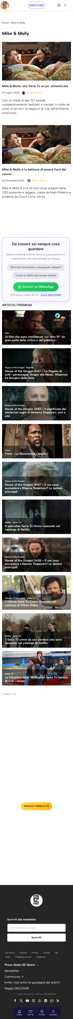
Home (5, 22)
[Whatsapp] (40, 1001)
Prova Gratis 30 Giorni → (22, 964)
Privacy (35, 953)
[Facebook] (15, 1001)
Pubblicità (40, 957)
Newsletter (12, 970)
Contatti (23, 953)
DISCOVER (36, 5)
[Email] (52, 1001)
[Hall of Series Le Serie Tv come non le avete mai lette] (5, 5)
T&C (56, 953)
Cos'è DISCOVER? (51, 295)
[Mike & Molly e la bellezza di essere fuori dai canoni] (36, 144)
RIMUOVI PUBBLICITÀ (36, 806)
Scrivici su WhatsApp (38, 287)
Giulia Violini (34, 92)
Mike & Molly (18, 22)
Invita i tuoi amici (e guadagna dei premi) (32, 982)
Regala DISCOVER (17, 988)
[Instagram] (33, 1001)
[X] (21, 1001)
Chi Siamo (10, 953)
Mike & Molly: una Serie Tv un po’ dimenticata (35, 86)
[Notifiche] (58, 5)
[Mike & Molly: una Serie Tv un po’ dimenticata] (36, 61)
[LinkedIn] (46, 1001)
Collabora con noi (23, 957)
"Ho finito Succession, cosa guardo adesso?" (36, 267)
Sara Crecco (39, 180)
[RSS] (58, 1001)
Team (7, 957)
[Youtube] (27, 1001)
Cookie (46, 953)
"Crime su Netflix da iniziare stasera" (36, 275)
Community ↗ (14, 976)
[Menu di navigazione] (65, 5)
